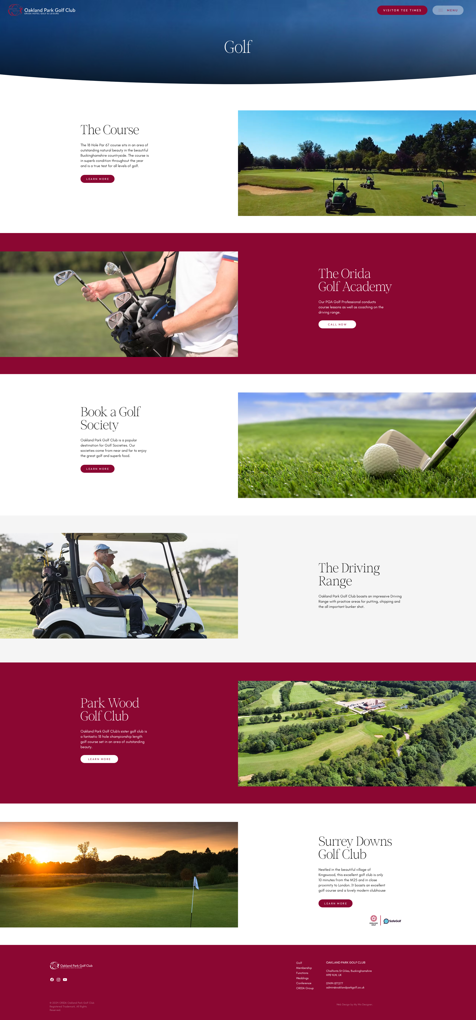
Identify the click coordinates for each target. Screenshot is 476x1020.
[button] (448, 10)
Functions (302, 973)
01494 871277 (334, 983)
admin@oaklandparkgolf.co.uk (345, 987)
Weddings (302, 978)
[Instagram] (58, 979)
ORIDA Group (305, 988)
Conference (303, 983)
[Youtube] (65, 979)
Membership (304, 968)
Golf (299, 963)
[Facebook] (52, 979)
